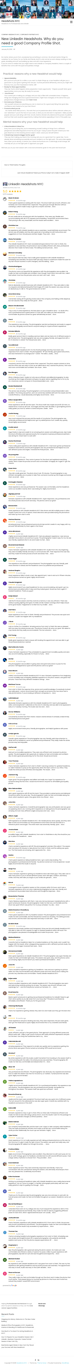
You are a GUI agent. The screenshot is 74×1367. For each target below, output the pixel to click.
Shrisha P (11, 1053)
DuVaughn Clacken (15, 482)
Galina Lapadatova (15, 1080)
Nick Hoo (11, 841)
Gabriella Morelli (14, 1041)
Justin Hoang (13, 413)
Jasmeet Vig (13, 775)
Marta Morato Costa (16, 647)
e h (9, 1190)
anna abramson (14, 531)
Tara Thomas (13, 761)
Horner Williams (14, 712)
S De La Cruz (12, 724)
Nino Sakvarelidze (15, 788)
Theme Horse (41, 1363)
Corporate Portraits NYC (29, 34)
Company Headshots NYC (10, 34)
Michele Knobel (14, 1259)
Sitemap (41, 1306)
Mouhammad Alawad (16, 545)
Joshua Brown (13, 1218)
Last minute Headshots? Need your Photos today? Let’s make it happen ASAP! (43, 173)
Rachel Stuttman (14, 441)
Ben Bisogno (13, 372)
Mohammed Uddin (15, 951)
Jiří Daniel (12, 1027)
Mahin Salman (13, 1122)
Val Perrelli (12, 747)
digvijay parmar (14, 494)
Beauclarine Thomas (16, 896)
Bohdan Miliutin (14, 331)
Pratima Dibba (13, 1149)
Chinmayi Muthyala (15, 1006)
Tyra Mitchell (13, 345)
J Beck (10, 621)
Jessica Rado (13, 829)
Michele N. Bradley (15, 253)
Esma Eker (12, 359)
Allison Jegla (13, 816)
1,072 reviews (8, 194)
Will (9, 1016)
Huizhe (10, 855)
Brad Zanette (13, 992)
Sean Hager (12, 559)
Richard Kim (12, 506)
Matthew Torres (14, 684)
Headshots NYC (10, 21)
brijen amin (12, 978)
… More (53, 207)
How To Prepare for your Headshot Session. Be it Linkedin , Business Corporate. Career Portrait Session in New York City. (17, 1339)
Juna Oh (11, 965)
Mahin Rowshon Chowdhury (18, 910)
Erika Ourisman (14, 1176)
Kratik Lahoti (13, 427)
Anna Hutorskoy (14, 294)
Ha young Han (13, 454)
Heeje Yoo (12, 869)
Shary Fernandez (14, 239)
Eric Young (12, 635)
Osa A (10, 319)
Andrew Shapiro (14, 570)
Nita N (10, 882)
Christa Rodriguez (15, 266)
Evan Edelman (13, 1163)
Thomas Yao (13, 1231)
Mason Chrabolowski (16, 306)
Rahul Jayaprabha (15, 400)
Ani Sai (10, 659)
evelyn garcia (13, 733)
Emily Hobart (13, 596)
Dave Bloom (12, 671)
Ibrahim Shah (13, 924)
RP (14, 49)
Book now (42, 1304)
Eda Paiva (12, 610)
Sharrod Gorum (14, 1272)
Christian (11, 280)
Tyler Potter (12, 1135)
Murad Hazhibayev (15, 1204)
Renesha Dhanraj (14, 1094)
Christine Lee (13, 225)
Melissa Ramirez (14, 937)
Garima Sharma (14, 519)
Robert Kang (13, 211)
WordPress (65, 1363)
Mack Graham (13, 198)
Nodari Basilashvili (15, 386)
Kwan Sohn (12, 468)
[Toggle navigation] (71, 22)
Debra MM (12, 1108)
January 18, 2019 (6, 49)
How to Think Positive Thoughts (14, 165)
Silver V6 (11, 1067)
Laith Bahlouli (13, 698)
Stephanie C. (13, 1245)
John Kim (11, 802)
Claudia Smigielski (15, 582)
